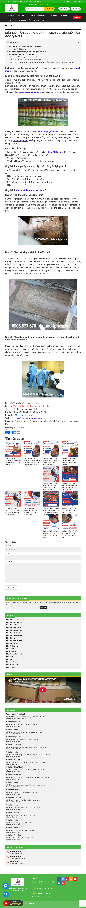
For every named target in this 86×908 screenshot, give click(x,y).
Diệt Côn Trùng (11, 662)
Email (7, 553)
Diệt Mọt (9, 659)
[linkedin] (59, 883)
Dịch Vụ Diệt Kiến (12, 646)
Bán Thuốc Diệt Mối (13, 664)
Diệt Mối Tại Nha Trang (14, 622)
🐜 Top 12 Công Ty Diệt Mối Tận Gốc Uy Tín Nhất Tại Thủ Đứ (70, 510)
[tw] (63, 879)
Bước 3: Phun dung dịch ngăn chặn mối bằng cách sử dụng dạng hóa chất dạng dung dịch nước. (44, 62)
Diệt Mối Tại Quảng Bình (14, 630)
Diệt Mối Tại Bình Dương (14, 635)
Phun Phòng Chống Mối (14, 654)
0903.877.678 (44, 4)
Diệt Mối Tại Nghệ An (13, 627)
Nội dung (8, 561)
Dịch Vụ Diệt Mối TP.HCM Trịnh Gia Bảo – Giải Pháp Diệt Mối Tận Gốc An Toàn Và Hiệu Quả (32, 463)
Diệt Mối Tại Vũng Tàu (14, 633)
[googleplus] (67, 879)
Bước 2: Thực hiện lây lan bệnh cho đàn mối (27, 59)
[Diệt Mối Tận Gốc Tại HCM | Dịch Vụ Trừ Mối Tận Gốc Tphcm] (11, 8)
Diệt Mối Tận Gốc (12, 638)
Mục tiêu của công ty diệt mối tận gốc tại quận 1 (25, 46)
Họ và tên (8, 545)
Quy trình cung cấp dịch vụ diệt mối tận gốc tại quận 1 (27, 52)
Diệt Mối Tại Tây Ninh (13, 625)
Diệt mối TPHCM (12, 619)
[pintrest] (75, 879)
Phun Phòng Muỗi (12, 651)
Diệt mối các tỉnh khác (14, 641)
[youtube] (63, 883)
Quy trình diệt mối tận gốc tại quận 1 (21, 54)
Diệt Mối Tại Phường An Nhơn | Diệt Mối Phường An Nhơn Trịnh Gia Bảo (51, 510)
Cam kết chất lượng (19, 49)
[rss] (71, 879)
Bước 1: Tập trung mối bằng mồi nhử (25, 57)
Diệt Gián (9, 656)
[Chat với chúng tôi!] (6, 886)
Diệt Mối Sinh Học (12, 643)
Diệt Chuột (10, 649)
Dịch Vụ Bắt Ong (11, 667)
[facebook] (59, 879)
